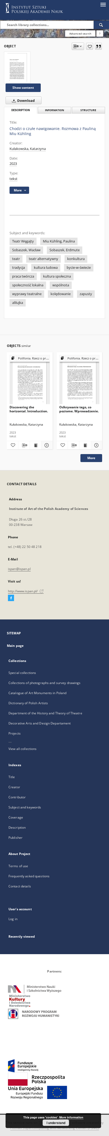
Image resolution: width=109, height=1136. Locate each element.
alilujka (17, 302)
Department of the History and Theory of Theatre (45, 713)
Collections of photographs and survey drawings (44, 683)
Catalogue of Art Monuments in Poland (37, 693)
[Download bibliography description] (23, 445)
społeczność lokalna (27, 285)
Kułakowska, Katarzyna (28, 148)
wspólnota (60, 285)
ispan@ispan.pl (19, 569)
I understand (56, 1122)
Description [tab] (20, 110)
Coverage (15, 817)
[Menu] (103, 4)
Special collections (22, 672)
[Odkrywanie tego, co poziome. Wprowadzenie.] (79, 379)
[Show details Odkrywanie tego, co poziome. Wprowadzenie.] (95, 445)
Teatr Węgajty (23, 241)
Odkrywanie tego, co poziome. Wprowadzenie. (79, 409)
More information (71, 1117)
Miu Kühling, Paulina (59, 241)
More (91, 458)
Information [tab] (54, 110)
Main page (15, 645)
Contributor (17, 797)
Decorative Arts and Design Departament (39, 723)
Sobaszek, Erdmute (64, 250)
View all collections (22, 749)
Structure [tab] (88, 110)
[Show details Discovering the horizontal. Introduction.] (46, 445)
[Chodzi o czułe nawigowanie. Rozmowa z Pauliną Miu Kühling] (17, 67)
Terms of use (18, 866)
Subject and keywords (24, 807)
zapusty (86, 294)
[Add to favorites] (89, 46)
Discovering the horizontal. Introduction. (29, 409)
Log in (12, 919)
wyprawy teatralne (27, 294)
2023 (13, 163)
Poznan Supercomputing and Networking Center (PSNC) (54, 1128)
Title (11, 777)
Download (25, 100)
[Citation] (98, 46)
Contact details (19, 886)
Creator (14, 787)
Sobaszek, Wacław (26, 250)
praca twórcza (23, 276)
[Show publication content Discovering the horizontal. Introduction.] (35, 445)
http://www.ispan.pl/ (23, 591)
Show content (23, 87)
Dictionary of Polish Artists (28, 703)
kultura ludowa (46, 267)
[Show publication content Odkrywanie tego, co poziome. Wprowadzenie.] (84, 445)
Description (17, 827)
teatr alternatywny (43, 259)
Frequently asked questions (28, 876)
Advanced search (80, 33)
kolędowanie (61, 294)
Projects (14, 733)
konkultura (76, 259)
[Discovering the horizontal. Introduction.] (30, 379)
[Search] (101, 24)
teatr (16, 259)
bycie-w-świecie (79, 267)
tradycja (18, 267)
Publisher (15, 837)
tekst (13, 179)
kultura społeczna (57, 276)
